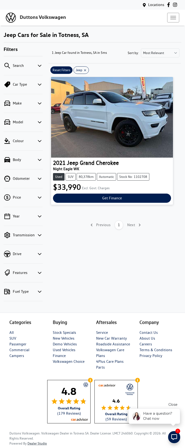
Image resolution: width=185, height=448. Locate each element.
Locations (156, 4)
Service (102, 332)
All (11, 332)
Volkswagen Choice (69, 361)
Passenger (17, 344)
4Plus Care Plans (110, 361)
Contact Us (148, 332)
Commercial (19, 350)
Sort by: (133, 53)
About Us (147, 338)
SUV (12, 338)
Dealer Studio (37, 443)
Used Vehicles (64, 350)
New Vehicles (63, 338)
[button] (173, 17)
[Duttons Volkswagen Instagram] (176, 4)
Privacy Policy (150, 355)
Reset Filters (61, 70)
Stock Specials (64, 332)
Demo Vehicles (65, 344)
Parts (100, 367)
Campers (16, 355)
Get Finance (112, 198)
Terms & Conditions (155, 350)
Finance (59, 355)
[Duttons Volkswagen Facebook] (169, 4)
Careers (145, 344)
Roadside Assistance (113, 344)
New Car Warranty (111, 338)
